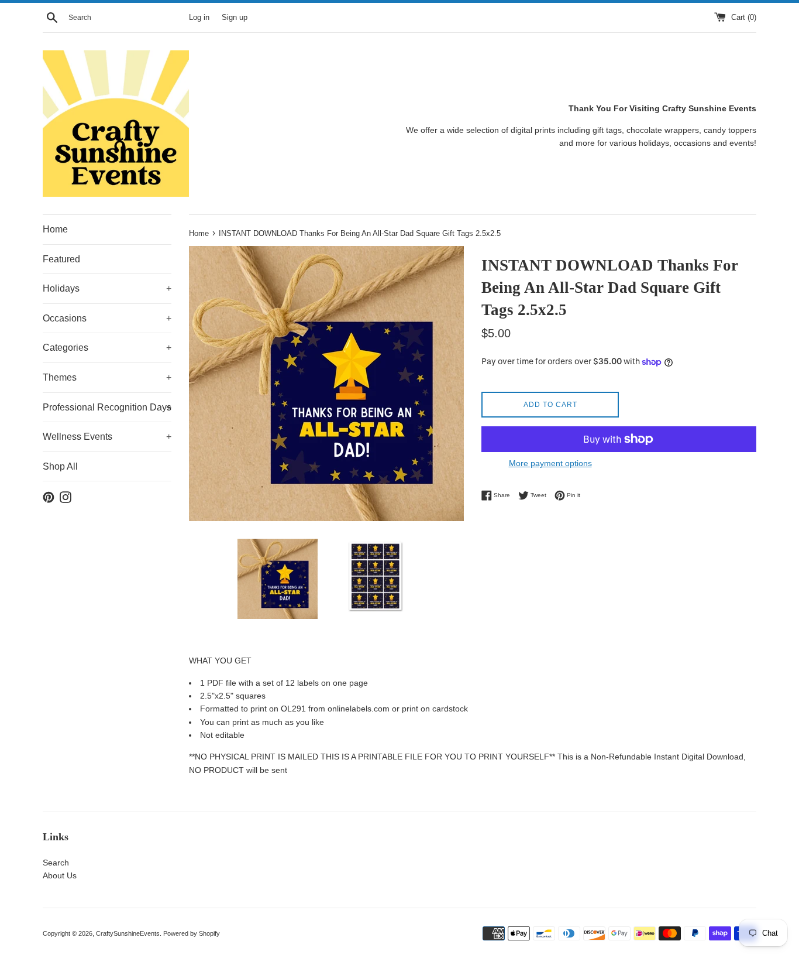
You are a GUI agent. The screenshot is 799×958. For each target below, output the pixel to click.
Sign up (234, 17)
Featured (61, 259)
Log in (199, 17)
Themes (107, 377)
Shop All (60, 466)
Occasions (107, 318)
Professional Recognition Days (107, 407)
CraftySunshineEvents (128, 933)
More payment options (550, 463)
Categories (107, 348)
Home (55, 229)
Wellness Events (107, 437)
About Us (60, 875)
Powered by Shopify (191, 933)
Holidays (107, 288)
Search (56, 862)
